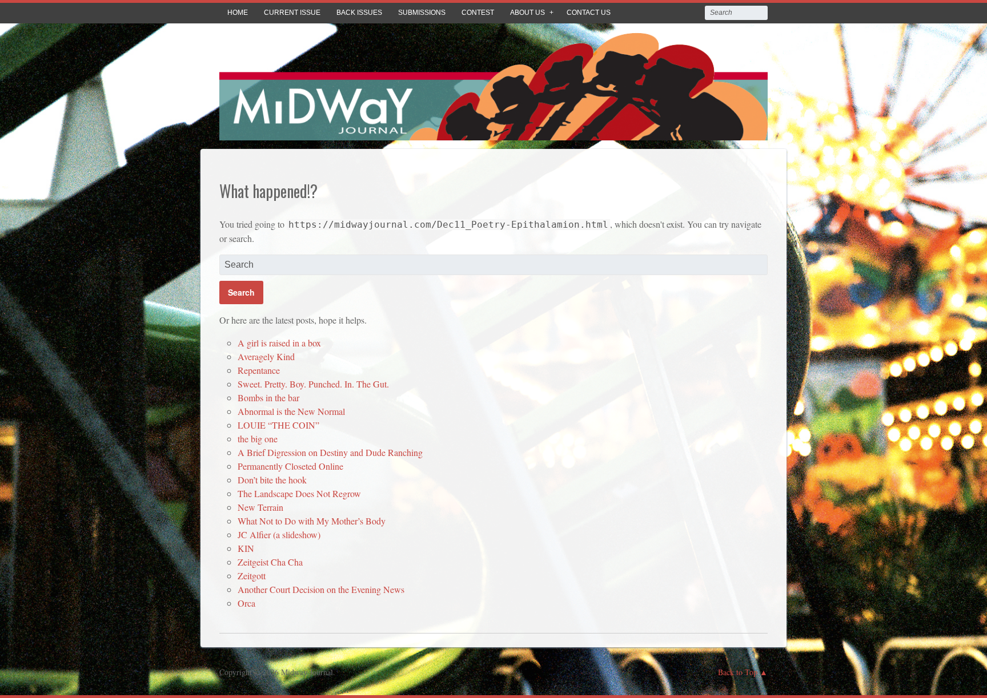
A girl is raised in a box (279, 343)
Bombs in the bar (268, 398)
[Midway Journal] (493, 132)
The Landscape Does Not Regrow (299, 493)
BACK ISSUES (359, 13)
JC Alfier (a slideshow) (279, 534)
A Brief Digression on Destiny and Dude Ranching (330, 452)
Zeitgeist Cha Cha (270, 562)
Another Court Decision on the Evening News (321, 589)
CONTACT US (589, 13)
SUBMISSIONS (422, 13)
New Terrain (260, 507)
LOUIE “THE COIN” (278, 425)
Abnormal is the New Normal (291, 411)
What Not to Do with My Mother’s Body (312, 521)
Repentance (259, 370)
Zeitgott (252, 576)
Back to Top (737, 672)
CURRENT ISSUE (292, 13)
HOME (237, 13)
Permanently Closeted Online (290, 466)
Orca (246, 603)
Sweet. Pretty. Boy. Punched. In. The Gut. (313, 384)
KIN (246, 548)
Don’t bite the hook (272, 480)
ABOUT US (527, 13)
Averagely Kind (266, 356)
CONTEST (478, 13)
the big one (258, 439)
